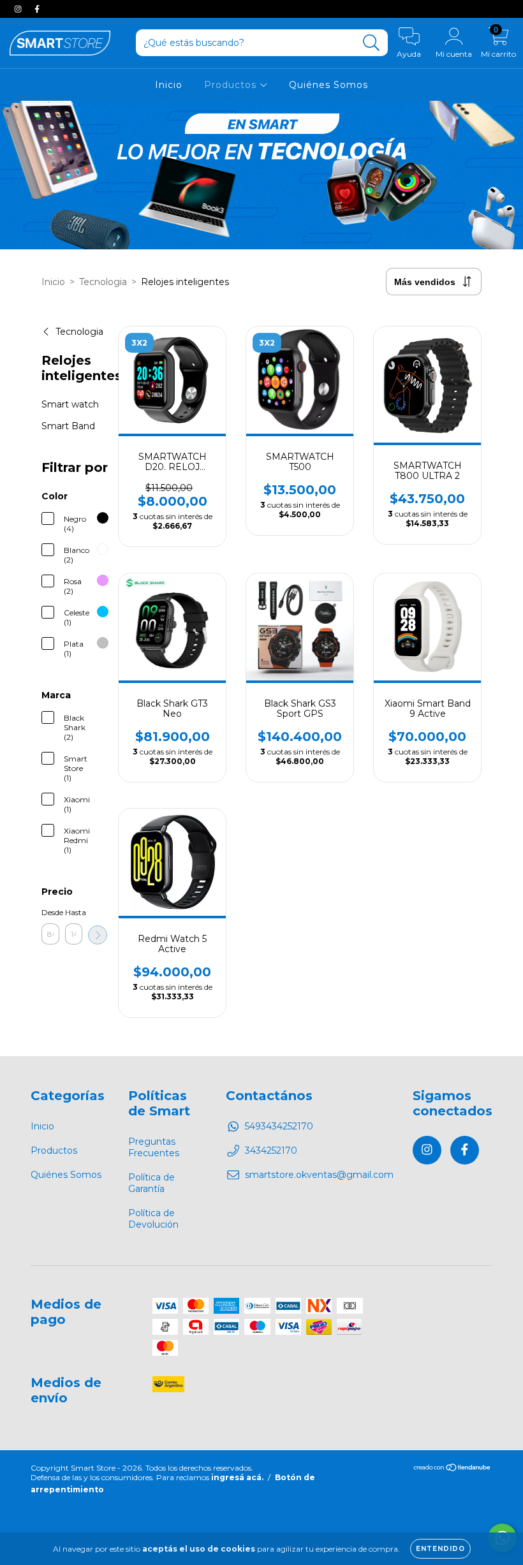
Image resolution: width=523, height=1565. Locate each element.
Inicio (168, 85)
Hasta (74, 912)
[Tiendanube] (452, 1469)
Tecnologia (103, 282)
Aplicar (97, 934)
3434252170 (271, 1150)
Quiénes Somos (328, 85)
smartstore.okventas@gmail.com (319, 1174)
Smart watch (70, 404)
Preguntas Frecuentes (153, 1147)
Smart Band (68, 426)
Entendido (440, 1549)
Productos (232, 85)
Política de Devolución (153, 1218)
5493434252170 (279, 1126)
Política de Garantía (151, 1183)
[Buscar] (372, 43)
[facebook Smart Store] (37, 9)
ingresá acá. (237, 1477)
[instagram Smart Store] (19, 9)
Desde (50, 912)
